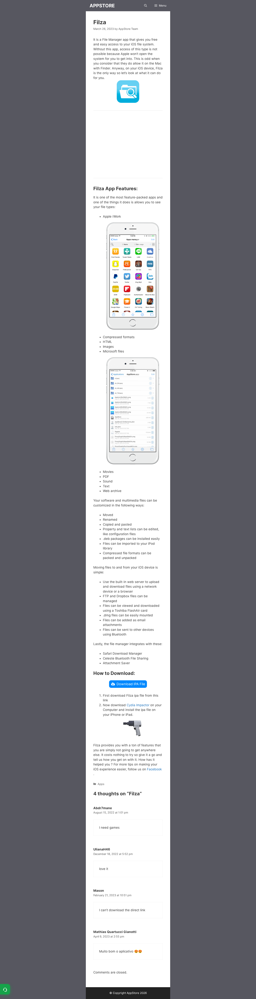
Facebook (154, 769)
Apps (101, 784)
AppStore (102, 5)
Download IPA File (131, 684)
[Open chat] (5, 989)
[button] (145, 5)
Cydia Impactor (138, 705)
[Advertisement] (128, 144)
